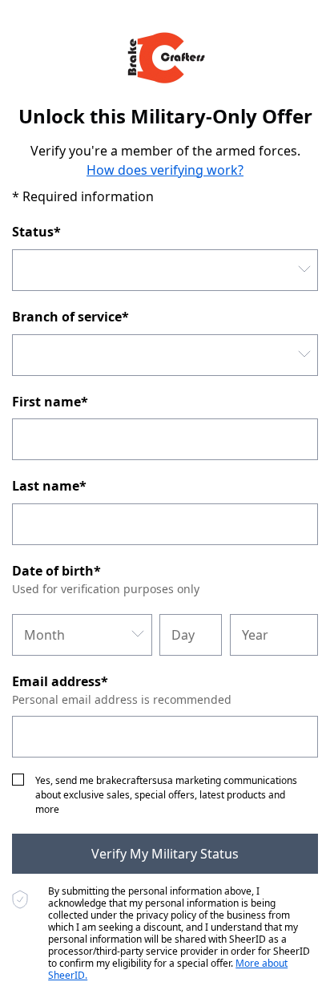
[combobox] (165, 270)
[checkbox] (18, 780)
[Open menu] (304, 270)
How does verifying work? (165, 170)
